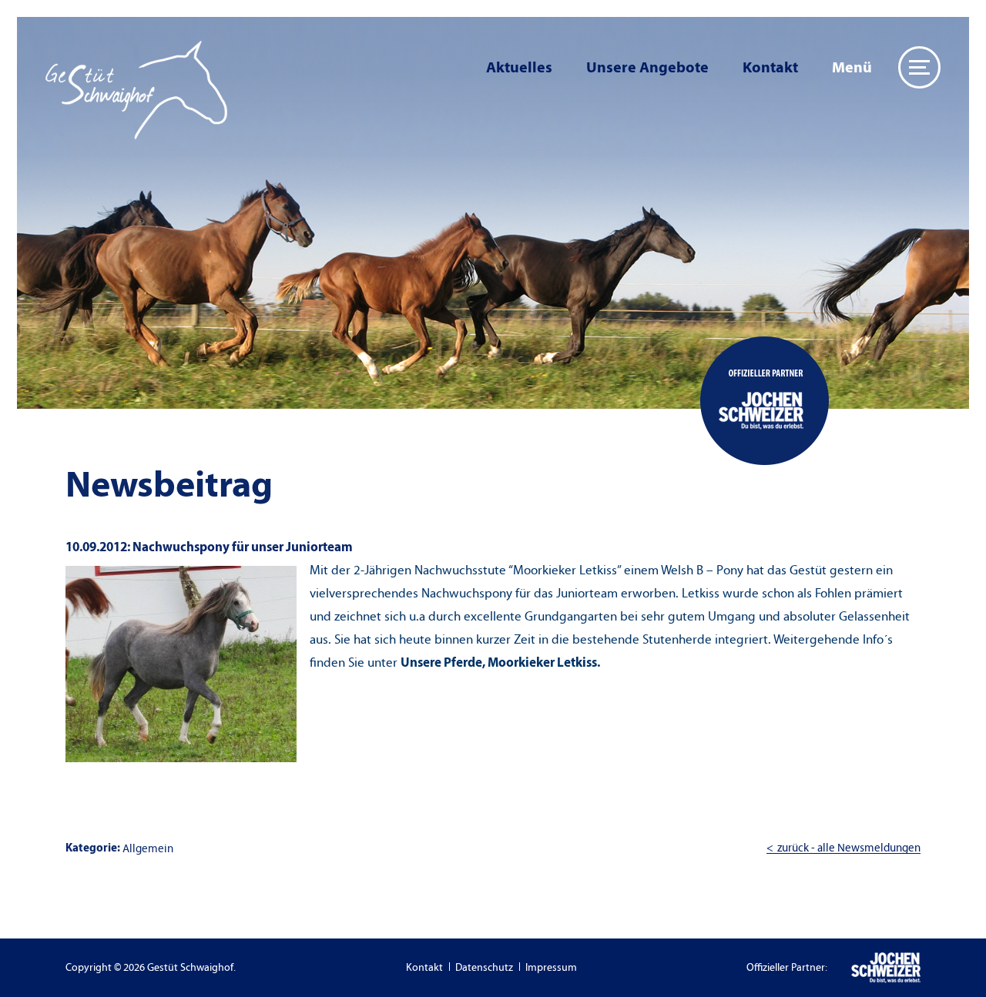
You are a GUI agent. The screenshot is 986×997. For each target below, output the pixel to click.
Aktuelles (519, 67)
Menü (852, 67)
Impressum (551, 968)
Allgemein (147, 848)
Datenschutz (484, 968)
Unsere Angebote (647, 67)
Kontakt (770, 67)
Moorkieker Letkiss (542, 662)
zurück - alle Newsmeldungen (849, 848)
